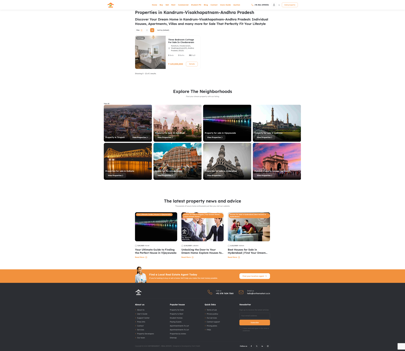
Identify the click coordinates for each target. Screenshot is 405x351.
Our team (141, 338)
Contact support (213, 322)
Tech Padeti (196, 346)
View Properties (139, 137)
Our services (212, 318)
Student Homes (176, 318)
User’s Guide (142, 314)
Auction (236, 5)
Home (154, 5)
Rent (173, 5)
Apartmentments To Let (179, 326)
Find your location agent (253, 276)
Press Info (141, 322)
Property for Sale (177, 310)
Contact (214, 5)
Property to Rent (176, 314)
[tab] (147, 30)
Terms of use (212, 310)
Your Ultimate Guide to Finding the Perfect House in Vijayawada (155, 251)
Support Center (143, 318)
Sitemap (173, 338)
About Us (140, 310)
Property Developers (145, 334)
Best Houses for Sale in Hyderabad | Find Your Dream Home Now (247, 251)
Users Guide (225, 5)
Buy (161, 5)
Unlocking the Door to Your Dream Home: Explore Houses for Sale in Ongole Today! (202, 251)
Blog (206, 5)
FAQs (209, 330)
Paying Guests (175, 322)
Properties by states (178, 334)
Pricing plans (212, 326)
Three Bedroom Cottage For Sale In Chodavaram (181, 41)
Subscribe (255, 322)
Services (140, 330)
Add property (289, 5)
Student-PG (196, 5)
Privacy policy (212, 314)
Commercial (183, 5)
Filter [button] (138, 30)
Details (192, 64)
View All (106, 104)
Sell (167, 5)
